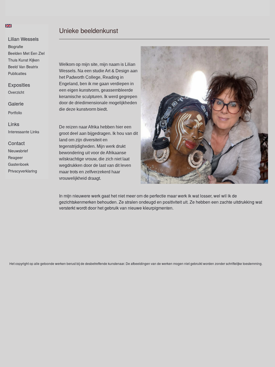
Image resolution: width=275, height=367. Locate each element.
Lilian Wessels (23, 38)
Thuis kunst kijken (23, 60)
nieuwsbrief (18, 150)
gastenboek (18, 164)
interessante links (23, 131)
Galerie (16, 103)
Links (13, 124)
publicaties (17, 73)
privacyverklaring (22, 171)
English (8, 25)
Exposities (19, 84)
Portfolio (15, 112)
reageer (15, 157)
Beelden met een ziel (26, 53)
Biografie (15, 46)
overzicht (16, 92)
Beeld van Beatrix (23, 66)
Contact (16, 143)
